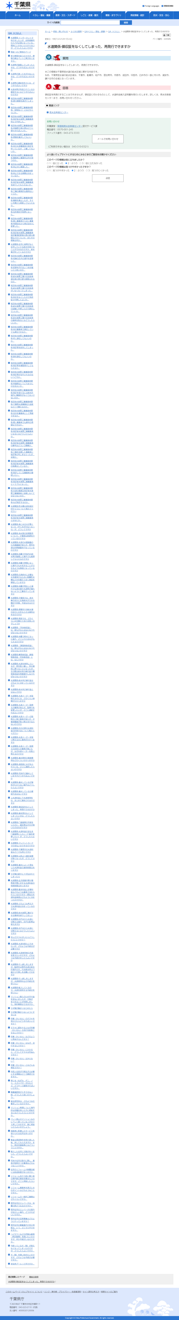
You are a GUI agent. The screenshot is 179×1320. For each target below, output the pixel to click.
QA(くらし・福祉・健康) (94, 31)
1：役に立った (56, 163)
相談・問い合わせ (60, 31)
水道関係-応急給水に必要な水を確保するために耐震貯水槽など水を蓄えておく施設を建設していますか (23, 578)
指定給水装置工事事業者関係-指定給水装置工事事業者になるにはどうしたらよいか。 (22, 432)
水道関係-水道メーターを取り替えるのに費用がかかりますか (23, 740)
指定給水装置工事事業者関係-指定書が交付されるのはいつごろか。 (22, 374)
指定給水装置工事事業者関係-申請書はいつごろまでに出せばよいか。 (22, 383)
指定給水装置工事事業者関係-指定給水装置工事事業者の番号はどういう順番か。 (22, 443)
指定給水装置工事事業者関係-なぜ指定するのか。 (22, 501)
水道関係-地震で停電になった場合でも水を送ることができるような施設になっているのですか (23, 566)
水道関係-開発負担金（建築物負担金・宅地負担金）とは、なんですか (22, 657)
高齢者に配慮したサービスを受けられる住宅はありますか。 (23, 1133)
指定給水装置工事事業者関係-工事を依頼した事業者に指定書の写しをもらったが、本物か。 (23, 453)
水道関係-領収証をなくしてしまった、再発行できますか (23, 808)
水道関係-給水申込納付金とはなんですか (22, 690)
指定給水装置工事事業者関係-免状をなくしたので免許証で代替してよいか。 (22, 297)
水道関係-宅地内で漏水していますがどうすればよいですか (23, 776)
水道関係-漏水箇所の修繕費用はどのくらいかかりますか (23, 759)
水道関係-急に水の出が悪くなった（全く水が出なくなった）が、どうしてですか (23, 527)
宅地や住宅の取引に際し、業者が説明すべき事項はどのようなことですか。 (23, 1163)
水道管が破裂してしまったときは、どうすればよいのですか (23, 67)
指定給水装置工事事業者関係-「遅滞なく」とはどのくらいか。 (22, 110)
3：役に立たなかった (92, 163)
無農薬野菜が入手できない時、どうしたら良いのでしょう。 (23, 1095)
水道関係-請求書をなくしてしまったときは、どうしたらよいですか (23, 816)
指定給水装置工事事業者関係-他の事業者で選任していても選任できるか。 (22, 329)
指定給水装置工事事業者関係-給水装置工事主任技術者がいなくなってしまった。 (22, 288)
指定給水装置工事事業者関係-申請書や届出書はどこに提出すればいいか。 (22, 128)
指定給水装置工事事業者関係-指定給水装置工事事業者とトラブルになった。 (22, 482)
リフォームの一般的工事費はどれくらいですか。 (23, 1198)
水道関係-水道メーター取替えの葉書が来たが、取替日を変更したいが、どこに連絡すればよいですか (23, 708)
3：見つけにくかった (98, 170)
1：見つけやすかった (59, 170)
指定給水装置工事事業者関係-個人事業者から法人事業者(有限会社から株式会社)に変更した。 (22, 222)
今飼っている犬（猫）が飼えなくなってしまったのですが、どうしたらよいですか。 (23, 1248)
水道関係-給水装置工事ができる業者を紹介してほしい (22, 914)
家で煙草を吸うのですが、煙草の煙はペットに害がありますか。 (23, 58)
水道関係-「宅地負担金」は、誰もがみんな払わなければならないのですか (23, 630)
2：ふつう (73, 163)
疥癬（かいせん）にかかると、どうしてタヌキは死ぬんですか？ (23, 1052)
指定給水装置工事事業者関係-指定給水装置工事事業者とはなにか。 (22, 518)
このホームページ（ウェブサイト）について (24, 1291)
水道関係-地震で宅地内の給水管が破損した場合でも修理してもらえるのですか (23, 556)
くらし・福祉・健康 (41, 15)
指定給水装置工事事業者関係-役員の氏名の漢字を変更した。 (22, 258)
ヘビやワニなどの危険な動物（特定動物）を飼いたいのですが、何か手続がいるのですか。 (23, 1238)
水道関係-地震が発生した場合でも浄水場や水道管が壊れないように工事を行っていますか (23, 590)
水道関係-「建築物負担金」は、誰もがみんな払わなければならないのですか (23, 648)
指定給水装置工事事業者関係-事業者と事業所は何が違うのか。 (22, 158)
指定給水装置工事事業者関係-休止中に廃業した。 (22, 165)
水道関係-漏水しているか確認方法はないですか (22, 792)
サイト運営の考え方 (91, 1291)
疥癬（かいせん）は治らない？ (22, 1060)
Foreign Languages (152, 6)
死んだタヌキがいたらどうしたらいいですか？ (23, 938)
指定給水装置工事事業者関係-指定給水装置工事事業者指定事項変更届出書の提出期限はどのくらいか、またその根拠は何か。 (23, 235)
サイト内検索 (53, 22)
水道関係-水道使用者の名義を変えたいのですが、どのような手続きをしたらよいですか (23, 956)
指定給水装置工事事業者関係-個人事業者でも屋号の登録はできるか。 (22, 422)
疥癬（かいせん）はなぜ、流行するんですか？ (23, 1044)
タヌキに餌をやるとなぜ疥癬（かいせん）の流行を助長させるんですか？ (23, 1030)
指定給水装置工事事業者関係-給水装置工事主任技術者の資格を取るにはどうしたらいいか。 (23, 319)
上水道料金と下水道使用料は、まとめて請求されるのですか (23, 800)
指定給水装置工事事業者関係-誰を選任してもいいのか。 (22, 356)
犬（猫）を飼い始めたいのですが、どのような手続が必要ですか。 (23, 1257)
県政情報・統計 (137, 15)
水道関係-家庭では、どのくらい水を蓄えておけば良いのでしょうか (23, 621)
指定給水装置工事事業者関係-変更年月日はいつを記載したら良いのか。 (22, 267)
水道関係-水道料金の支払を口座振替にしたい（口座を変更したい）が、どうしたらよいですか (23, 835)
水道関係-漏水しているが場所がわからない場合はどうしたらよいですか (23, 785)
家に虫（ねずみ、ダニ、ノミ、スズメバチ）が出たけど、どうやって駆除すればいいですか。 (23, 1084)
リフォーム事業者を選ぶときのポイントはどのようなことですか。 (23, 1190)
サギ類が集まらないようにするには (23, 1013)
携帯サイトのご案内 (109, 1291)
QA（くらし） (15, 33)
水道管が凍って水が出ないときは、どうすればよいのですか (23, 76)
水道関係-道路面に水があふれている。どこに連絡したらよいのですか (23, 767)
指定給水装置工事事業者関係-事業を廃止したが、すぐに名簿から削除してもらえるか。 (23, 201)
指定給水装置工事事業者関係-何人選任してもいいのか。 (22, 338)
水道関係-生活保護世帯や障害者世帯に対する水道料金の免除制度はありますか (23, 883)
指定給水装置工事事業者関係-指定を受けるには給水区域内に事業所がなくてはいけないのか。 (23, 394)
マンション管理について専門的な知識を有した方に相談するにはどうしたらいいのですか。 (23, 1111)
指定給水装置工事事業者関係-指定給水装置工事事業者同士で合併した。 (22, 119)
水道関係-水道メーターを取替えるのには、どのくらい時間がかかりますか (23, 698)
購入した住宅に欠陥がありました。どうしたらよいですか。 (23, 1154)
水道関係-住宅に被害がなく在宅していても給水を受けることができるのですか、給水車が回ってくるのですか (23, 248)
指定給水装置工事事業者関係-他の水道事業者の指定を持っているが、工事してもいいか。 (23, 147)
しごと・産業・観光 (89, 15)
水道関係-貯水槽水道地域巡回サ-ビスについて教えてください (22, 509)
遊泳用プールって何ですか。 (23, 1263)
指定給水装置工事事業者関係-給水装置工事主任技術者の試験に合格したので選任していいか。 (23, 307)
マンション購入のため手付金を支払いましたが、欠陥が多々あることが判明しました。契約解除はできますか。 (23, 1000)
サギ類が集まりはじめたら (22, 1008)
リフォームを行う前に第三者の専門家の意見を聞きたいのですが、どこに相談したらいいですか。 (23, 1180)
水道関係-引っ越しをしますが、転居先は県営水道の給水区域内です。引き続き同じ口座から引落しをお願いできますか (23, 969)
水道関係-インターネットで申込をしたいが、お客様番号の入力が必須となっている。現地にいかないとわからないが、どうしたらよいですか (23, 42)
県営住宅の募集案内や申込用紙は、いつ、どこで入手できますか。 (23, 1228)
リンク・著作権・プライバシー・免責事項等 (62, 1291)
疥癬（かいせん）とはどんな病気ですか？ (23, 1066)
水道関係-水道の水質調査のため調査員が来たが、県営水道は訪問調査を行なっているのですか (23, 546)
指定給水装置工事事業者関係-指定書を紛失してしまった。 (22, 347)
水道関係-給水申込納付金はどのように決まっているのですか (23, 683)
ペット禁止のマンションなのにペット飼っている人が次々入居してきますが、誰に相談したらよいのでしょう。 (23, 1123)
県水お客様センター (58, 112)
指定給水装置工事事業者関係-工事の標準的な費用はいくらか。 (22, 191)
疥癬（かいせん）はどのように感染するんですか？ (23, 1038)
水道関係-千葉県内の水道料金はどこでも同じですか (22, 850)
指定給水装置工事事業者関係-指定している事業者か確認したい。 (22, 473)
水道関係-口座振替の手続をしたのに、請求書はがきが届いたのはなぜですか (23, 825)
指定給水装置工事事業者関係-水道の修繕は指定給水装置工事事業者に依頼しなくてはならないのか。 (23, 492)
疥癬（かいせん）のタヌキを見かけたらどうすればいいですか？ (23, 1021)
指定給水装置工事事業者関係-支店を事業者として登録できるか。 (22, 413)
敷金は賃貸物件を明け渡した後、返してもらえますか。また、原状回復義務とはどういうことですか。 (23, 1143)
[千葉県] (18, 5)
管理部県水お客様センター (70, 126)
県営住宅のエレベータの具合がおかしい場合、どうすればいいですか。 (23, 1212)
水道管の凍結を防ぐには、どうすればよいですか (23, 84)
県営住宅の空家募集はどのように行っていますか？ (23, 1220)
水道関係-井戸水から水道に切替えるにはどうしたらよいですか (23, 931)
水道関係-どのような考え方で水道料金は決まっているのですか (23, 906)
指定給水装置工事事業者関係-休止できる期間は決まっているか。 (22, 173)
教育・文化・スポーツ (65, 15)
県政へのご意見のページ (21, 51)
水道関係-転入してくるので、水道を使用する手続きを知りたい (23, 990)
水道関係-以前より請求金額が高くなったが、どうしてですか (23, 858)
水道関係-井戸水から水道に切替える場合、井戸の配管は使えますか (23, 922)
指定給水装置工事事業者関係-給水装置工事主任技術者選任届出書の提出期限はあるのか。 (23, 277)
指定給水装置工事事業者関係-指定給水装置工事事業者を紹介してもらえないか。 (22, 182)
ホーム (18, 15)
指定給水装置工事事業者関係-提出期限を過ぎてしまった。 (22, 101)
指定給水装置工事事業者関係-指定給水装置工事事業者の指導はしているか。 (22, 463)
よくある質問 (76, 31)
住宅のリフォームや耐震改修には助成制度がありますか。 (23, 1171)
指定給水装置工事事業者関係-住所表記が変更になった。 (22, 212)
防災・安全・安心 (161, 15)
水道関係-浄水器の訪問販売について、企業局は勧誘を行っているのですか (23, 536)
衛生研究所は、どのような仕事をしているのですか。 (23, 1102)
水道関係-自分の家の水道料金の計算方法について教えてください (23, 731)
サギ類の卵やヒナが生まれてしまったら (23, 875)
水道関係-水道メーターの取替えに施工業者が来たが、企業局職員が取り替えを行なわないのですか (23, 720)
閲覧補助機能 (168, 6)
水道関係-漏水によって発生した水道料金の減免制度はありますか (23, 867)
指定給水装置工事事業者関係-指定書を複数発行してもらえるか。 (22, 365)
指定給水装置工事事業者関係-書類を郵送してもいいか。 (22, 137)
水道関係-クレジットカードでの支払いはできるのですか (23, 844)
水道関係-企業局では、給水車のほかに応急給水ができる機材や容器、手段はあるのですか (23, 601)
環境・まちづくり (113, 15)
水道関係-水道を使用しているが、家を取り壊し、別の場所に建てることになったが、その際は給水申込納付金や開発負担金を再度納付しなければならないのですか (23, 670)
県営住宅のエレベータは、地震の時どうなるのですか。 (23, 1204)
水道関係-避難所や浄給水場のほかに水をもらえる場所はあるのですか (23, 612)
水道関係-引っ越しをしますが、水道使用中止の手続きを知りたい (23, 981)
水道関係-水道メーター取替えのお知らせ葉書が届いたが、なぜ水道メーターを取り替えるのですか (23, 750)
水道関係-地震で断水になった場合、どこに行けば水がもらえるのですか (23, 639)
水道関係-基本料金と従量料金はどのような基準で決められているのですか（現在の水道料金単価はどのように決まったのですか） (23, 894)
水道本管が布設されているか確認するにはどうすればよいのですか (23, 92)
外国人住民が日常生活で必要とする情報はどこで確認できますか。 (23, 1074)
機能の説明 (33, 1276)
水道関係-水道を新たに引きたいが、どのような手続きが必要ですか (23, 946)
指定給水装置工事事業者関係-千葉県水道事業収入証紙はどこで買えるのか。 (22, 404)
